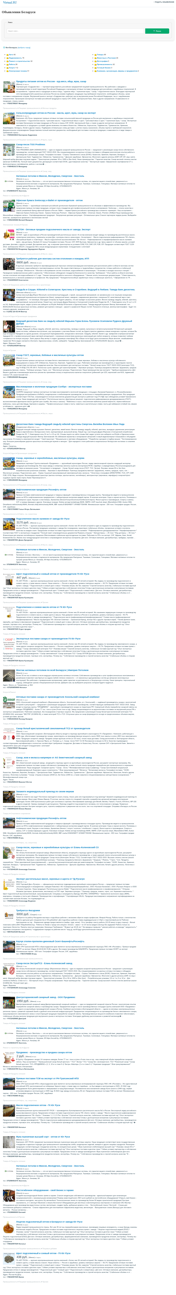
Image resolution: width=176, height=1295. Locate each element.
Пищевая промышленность (29, 108)
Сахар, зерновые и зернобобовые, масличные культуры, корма (50, 458)
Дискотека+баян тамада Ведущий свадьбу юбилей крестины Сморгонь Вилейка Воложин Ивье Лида (70, 424)
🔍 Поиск (157, 31)
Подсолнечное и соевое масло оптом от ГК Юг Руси (44, 607)
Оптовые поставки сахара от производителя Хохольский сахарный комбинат (58, 697)
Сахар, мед (46, 171)
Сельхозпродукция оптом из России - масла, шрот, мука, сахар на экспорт (56, 113)
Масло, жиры (47, 254)
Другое (26, 196)
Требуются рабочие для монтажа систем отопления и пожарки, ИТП (52, 258)
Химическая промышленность (31, 959)
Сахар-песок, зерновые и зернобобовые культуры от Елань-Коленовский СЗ (57, 847)
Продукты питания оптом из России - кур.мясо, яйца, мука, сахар (51, 81)
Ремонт (13, 692)
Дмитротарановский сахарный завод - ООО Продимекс (45, 997)
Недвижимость (15, 58)
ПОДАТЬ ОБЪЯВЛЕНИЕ (164, 2)
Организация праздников (27, 316)
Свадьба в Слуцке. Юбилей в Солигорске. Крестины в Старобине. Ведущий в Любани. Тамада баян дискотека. (75, 289)
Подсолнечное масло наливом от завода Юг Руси (42, 519)
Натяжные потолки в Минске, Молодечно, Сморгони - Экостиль (50, 176)
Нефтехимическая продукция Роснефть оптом (41, 489)
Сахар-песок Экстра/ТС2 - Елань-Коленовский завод (44, 963)
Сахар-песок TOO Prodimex (30, 144)
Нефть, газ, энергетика (28, 514)
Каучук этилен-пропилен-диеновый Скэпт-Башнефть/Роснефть (50, 941)
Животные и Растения (106, 58)
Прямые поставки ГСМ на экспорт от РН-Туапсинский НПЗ (47, 1078)
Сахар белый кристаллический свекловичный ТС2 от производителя (53, 728)
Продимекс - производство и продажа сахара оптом (44, 1052)
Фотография (102, 61)
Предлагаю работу (18, 285)
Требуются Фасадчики (28, 910)
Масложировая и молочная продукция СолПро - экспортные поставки (54, 386)
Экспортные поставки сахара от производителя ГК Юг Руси (48, 638)
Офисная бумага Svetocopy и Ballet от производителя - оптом (49, 200)
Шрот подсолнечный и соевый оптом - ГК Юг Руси (43, 1253)
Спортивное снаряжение (20, 813)
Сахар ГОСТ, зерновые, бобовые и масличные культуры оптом (50, 355)
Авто (11, 54)
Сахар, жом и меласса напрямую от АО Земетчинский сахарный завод (54, 757)
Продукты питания (18, 634)
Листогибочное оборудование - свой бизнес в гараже (45, 1190)
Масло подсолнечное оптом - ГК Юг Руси (38, 1105)
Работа (12, 64)
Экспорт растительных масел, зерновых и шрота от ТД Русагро (50, 879)
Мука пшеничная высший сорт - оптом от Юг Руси (43, 1137)
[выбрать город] (24, 47)
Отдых (12, 316)
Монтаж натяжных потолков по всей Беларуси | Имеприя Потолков (52, 670)
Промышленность (104, 64)
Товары (100, 54)
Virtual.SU (10, 2)
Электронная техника (18, 71)
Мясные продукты (49, 108)
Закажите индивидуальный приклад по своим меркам (45, 791)
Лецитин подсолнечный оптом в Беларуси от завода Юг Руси (49, 1222)
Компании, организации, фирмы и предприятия (117, 71)
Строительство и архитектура (38, 285)
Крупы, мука (47, 140)
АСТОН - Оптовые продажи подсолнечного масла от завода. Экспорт (53, 229)
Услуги (12, 67)
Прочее (25, 225)
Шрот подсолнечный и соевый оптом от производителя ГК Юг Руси (52, 574)
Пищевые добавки (49, 1249)
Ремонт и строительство (19, 61)
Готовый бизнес (104, 67)
